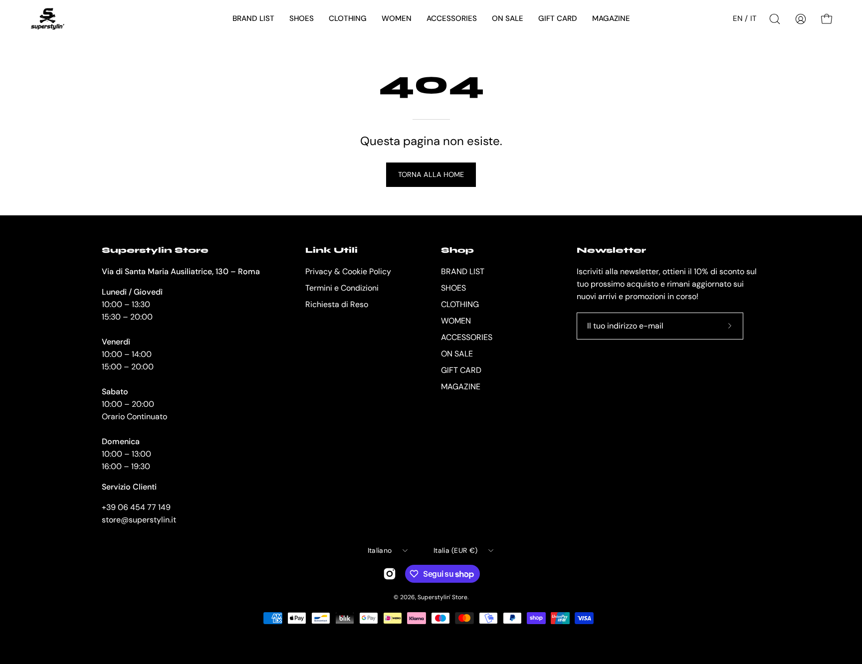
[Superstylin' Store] (47, 18)
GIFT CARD (461, 370)
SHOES (453, 288)
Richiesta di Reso (336, 304)
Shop (457, 250)
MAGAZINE (460, 386)
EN (737, 18)
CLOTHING (460, 304)
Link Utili (331, 250)
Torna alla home (431, 174)
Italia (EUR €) (455, 550)
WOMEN (456, 321)
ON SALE (457, 353)
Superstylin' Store (442, 597)
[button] (253, 19)
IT (753, 18)
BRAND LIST (462, 271)
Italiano (380, 550)
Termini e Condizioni (342, 288)
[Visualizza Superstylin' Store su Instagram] (389, 573)
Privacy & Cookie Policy (348, 271)
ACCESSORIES (466, 337)
